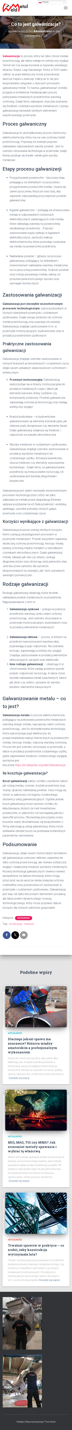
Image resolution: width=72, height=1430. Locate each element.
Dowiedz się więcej (19, 1078)
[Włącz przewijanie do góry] (65, 1423)
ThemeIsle (50, 1421)
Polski (45, 2)
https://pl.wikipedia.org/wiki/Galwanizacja (40, 765)
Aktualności (23, 918)
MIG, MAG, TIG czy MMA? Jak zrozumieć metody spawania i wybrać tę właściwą (32, 1146)
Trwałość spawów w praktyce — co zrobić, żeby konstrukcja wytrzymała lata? (36, 1249)
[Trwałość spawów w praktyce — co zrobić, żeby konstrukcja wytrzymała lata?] (36, 1213)
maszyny (29, 924)
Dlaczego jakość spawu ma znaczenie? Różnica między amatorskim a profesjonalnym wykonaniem (32, 1045)
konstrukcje (15, 924)
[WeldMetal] (16, 8)
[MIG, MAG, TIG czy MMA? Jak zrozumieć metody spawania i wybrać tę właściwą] (36, 1110)
